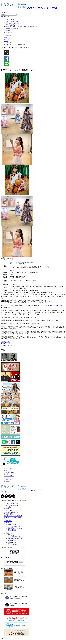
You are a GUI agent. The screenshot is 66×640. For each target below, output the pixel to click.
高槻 (5, 37)
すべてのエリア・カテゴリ (12, 28)
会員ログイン (5, 12)
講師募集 (7, 481)
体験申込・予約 (5, 344)
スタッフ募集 (8, 479)
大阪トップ (7, 35)
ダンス (6, 41)
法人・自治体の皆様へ (11, 512)
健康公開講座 (12, 530)
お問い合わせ (8, 32)
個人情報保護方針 (9, 514)
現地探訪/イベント (34, 27)
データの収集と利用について (13, 516)
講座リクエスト (12, 544)
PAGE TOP (4, 638)
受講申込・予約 (5, 342)
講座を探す (7, 30)
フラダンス (7, 42)
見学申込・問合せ (6, 345)
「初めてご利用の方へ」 (56, 305)
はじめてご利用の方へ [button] (11, 19)
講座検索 (7, 39)
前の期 (12, 270)
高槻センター (8, 27)
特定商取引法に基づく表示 (12, 517)
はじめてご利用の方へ (11, 21)
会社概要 (7, 508)
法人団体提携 (12, 542)
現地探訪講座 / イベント (15, 528)
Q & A (19, 23)
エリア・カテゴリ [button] (9, 25)
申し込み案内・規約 (10, 23)
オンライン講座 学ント (20, 27)
